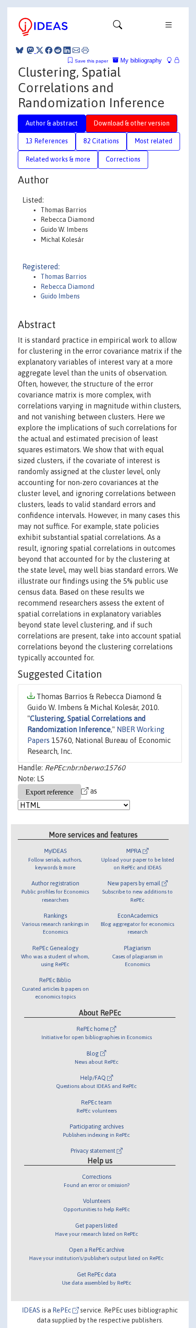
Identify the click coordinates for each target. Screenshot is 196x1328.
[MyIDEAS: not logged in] (172, 60)
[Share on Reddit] (58, 50)
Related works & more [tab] (58, 159)
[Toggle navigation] (117, 27)
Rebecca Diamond (67, 286)
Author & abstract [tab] (52, 123)
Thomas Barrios (64, 276)
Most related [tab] (153, 141)
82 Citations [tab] (101, 141)
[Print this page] (85, 50)
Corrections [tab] (123, 159)
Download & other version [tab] (131, 123)
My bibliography (140, 60)
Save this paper (91, 60)
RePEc (62, 1310)
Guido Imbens (60, 296)
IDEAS (31, 1310)
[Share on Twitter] (39, 50)
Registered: (41, 266)
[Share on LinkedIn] (67, 50)
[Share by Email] (76, 50)
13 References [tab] (47, 141)
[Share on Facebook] (48, 50)
